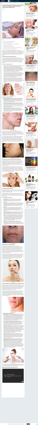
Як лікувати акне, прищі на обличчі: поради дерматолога (11, 43)
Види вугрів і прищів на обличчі (8, 42)
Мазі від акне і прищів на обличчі (8, 45)
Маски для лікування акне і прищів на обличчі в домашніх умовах (12, 47)
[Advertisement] (13, 16)
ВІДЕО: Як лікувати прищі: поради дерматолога (10, 48)
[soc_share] (37, 424)
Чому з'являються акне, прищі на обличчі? (9, 41)
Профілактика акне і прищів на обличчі (9, 46)
